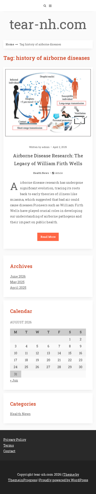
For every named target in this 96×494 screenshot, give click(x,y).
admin (46, 147)
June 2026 (18, 276)
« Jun (14, 380)
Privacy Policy (14, 439)
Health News (41, 173)
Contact (9, 451)
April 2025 (18, 287)
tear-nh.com (48, 24)
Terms (8, 445)
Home (10, 44)
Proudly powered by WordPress (63, 480)
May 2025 (17, 282)
